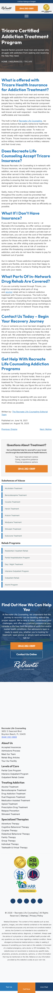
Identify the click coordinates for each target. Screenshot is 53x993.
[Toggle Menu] (26, 16)
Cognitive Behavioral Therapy (15, 827)
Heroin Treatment (12, 509)
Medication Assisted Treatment (15, 800)
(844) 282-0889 (26, 8)
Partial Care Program (11, 770)
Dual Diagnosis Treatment (13, 797)
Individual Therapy (10, 844)
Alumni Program (11, 585)
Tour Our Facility (9, 761)
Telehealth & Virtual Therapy (14, 847)
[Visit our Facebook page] (12, 901)
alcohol (9, 292)
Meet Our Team (8, 754)
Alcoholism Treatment (13, 488)
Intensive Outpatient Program (17, 571)
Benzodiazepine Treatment (16, 495)
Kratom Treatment (12, 515)
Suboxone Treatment (13, 536)
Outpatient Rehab (12, 578)
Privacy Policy (36, 915)
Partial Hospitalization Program (17, 558)
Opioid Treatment (9, 804)
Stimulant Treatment (13, 529)
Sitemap (24, 915)
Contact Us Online (26, 654)
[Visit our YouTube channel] (40, 901)
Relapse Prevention (10, 810)
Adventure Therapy (10, 823)
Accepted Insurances (11, 747)
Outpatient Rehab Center (12, 777)
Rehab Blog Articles (10, 757)
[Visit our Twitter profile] (26, 901)
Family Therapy (8, 837)
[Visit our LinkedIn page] (33, 901)
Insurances (15, 61)
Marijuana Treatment (13, 522)
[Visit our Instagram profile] (19, 901)
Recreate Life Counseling (30, 121)
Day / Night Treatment (14, 564)
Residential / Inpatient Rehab (16, 551)
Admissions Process (10, 750)
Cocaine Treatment (12, 502)
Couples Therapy (9, 830)
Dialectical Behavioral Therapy (15, 834)
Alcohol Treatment (9, 787)
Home (4, 61)
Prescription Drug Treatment (14, 807)
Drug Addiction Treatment (13, 793)
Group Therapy (8, 840)
